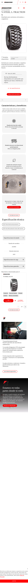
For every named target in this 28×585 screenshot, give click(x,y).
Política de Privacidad (19, 576)
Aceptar (14, 581)
